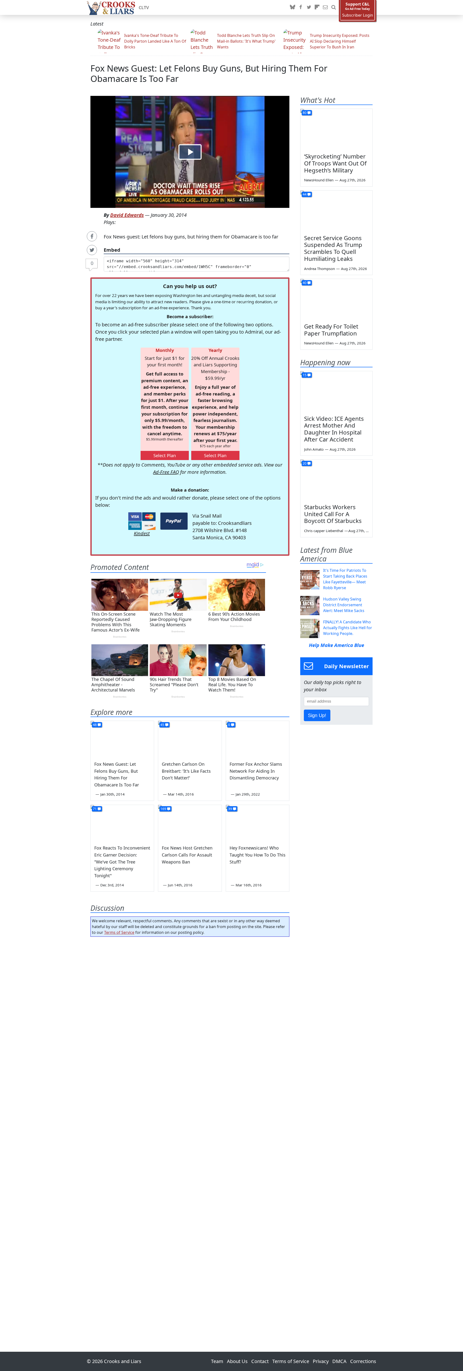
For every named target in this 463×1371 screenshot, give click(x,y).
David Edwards (127, 215)
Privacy (321, 1361)
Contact (260, 1361)
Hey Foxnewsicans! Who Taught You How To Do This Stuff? (258, 855)
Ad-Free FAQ (166, 472)
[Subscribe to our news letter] (325, 7)
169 (163, 808)
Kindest (142, 533)
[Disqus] (189, 1130)
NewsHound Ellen (319, 180)
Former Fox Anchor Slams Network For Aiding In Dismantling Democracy (256, 771)
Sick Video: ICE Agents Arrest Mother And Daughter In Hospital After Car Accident (334, 429)
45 (162, 724)
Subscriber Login (357, 15)
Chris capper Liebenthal (323, 530)
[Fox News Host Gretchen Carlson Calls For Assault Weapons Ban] (189, 823)
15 (304, 375)
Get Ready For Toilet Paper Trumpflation (331, 329)
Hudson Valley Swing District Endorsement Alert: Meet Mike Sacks (343, 604)
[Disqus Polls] (190, 1003)
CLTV (144, 7)
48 (95, 724)
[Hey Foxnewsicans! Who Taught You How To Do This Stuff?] (257, 823)
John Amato (314, 449)
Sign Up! (317, 715)
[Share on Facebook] (92, 236)
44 (304, 194)
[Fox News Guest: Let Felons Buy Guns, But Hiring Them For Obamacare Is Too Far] (122, 739)
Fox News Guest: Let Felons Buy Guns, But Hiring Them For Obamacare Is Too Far (208, 73)
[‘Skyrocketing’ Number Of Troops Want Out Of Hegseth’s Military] (336, 129)
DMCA (339, 1361)
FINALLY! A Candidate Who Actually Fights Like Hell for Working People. (347, 627)
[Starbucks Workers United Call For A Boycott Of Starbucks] (336, 480)
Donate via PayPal (174, 521)
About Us (237, 1361)
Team (217, 1361)
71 (95, 808)
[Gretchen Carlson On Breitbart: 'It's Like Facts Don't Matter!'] (189, 739)
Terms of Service (119, 932)
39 (230, 808)
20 (304, 463)
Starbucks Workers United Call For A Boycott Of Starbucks (333, 514)
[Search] (333, 7)
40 (304, 282)
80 (304, 112)
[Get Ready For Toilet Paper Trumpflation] (336, 299)
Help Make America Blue (336, 645)
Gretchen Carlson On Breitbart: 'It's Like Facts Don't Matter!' (186, 771)
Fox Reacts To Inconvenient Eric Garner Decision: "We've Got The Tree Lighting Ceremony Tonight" (122, 861)
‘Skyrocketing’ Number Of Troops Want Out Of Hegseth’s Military (335, 163)
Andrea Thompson (319, 268)
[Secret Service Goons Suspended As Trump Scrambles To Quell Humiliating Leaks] (336, 211)
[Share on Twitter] (92, 250)
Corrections (363, 1361)
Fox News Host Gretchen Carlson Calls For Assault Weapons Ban (187, 855)
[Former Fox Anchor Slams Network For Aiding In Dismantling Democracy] (257, 739)
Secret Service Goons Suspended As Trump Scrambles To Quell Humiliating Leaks (333, 248)
